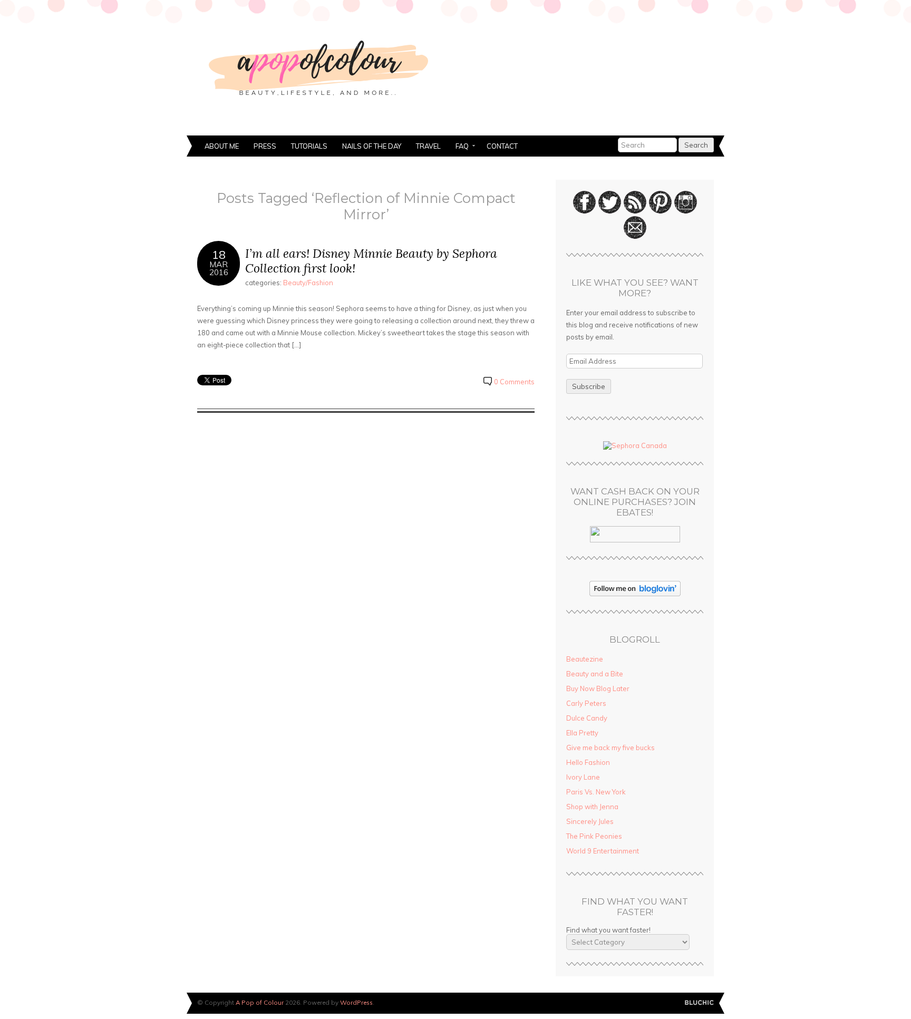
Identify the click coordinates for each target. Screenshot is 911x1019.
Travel (428, 146)
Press (265, 146)
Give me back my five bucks (610, 747)
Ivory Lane (583, 777)
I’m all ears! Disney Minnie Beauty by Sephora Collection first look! (371, 261)
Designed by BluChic (699, 1003)
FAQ (458, 147)
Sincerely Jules (590, 821)
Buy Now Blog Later (597, 688)
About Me (222, 146)
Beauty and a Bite (594, 673)
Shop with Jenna (592, 806)
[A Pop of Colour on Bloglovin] (635, 593)
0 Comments (514, 381)
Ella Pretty (582, 733)
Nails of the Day (371, 146)
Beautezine (584, 659)
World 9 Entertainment (602, 851)
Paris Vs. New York (596, 792)
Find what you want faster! (608, 930)
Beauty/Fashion (308, 282)
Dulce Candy (586, 718)
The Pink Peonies (594, 836)
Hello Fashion (588, 762)
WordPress (356, 1002)
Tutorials (309, 146)
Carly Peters (586, 703)
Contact (502, 146)
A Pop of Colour (260, 1002)
